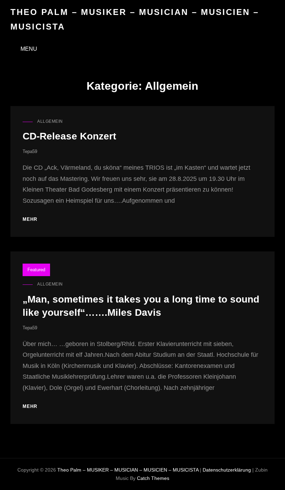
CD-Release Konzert (69, 136)
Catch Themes (153, 478)
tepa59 (30, 151)
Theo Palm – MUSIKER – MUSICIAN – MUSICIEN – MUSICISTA (127, 470)
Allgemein (50, 121)
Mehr (30, 219)
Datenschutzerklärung (227, 470)
